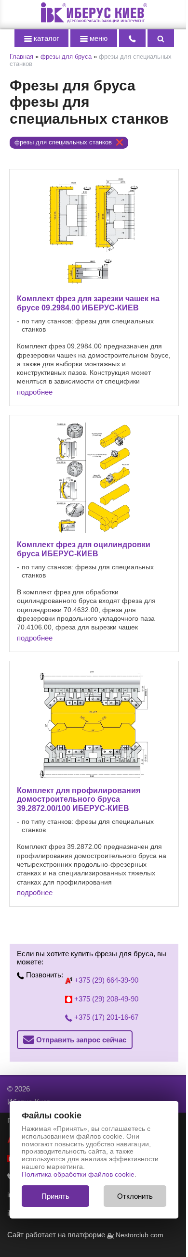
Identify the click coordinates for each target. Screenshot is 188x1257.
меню (97, 38)
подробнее (35, 392)
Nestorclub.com (139, 1235)
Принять (55, 1196)
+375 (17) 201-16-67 (105, 1017)
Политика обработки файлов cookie (78, 1174)
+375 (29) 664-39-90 (105, 980)
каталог (45, 38)
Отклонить (135, 1196)
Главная (21, 56)
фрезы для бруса (66, 56)
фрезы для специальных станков (63, 142)
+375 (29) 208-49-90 (105, 999)
